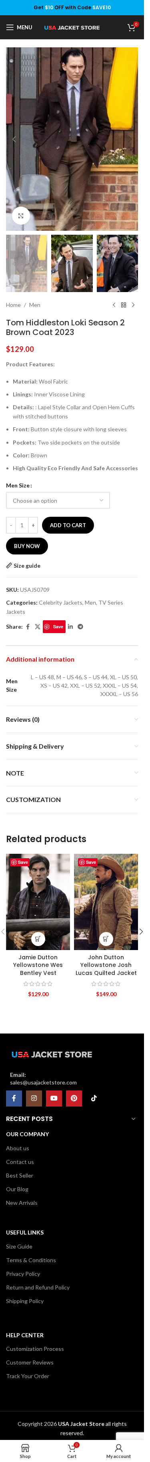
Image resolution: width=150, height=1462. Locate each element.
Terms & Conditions (31, 1260)
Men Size (18, 485)
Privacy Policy (23, 1273)
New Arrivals (22, 1202)
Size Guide (19, 1246)
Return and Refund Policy (38, 1287)
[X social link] (37, 626)
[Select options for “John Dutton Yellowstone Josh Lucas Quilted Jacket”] (106, 939)
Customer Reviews (30, 1362)
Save (58, 626)
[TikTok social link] (94, 1098)
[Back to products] (123, 305)
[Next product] (133, 305)
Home (13, 304)
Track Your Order (27, 1376)
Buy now (27, 546)
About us (17, 1148)
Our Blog (17, 1189)
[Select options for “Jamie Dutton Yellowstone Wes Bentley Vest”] (38, 939)
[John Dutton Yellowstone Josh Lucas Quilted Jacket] (106, 902)
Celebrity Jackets (60, 602)
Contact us (20, 1161)
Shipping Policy (25, 1301)
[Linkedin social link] (70, 626)
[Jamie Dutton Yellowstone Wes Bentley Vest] (38, 902)
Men (34, 304)
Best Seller (19, 1175)
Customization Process (35, 1348)
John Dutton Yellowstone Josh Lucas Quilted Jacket (106, 965)
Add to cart (68, 525)
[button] (14, 139)
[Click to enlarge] (21, 216)
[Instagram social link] (34, 1098)
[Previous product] (114, 305)
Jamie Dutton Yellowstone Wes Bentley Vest (38, 965)
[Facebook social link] (27, 626)
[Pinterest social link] (74, 1098)
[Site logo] (72, 27)
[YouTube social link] (54, 1098)
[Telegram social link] (80, 626)
